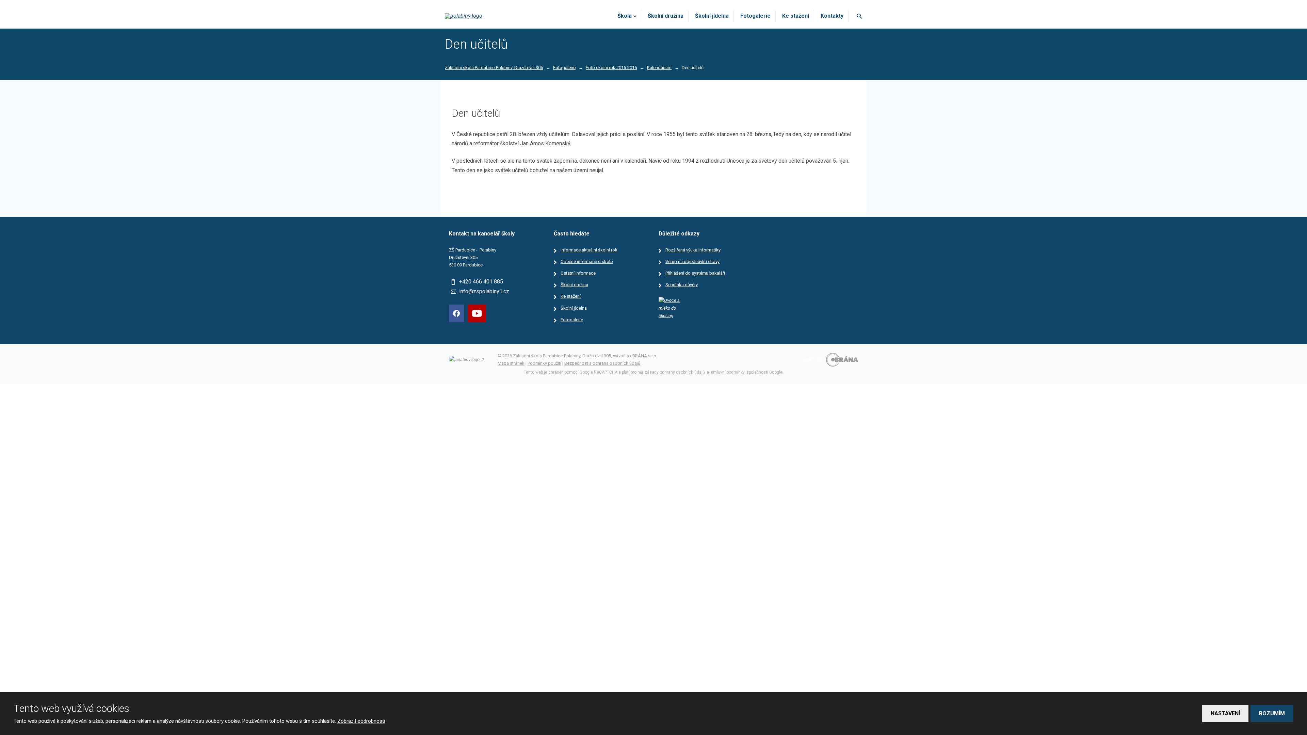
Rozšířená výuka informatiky (693, 249)
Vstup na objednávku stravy (692, 261)
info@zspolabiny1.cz (484, 291)
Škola (624, 16)
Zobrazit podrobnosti (361, 721)
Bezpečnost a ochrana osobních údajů (602, 363)
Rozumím (1272, 713)
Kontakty (832, 16)
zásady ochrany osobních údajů (675, 372)
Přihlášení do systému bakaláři (695, 273)
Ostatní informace (578, 273)
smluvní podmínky (728, 372)
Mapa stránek (511, 363)
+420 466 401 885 (481, 281)
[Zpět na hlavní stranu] (485, 16)
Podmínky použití (544, 363)
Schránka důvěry (681, 284)
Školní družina (665, 16)
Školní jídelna (712, 16)
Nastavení (1225, 713)
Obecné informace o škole (587, 261)
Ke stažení (795, 16)
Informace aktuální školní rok (589, 249)
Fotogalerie (755, 16)
